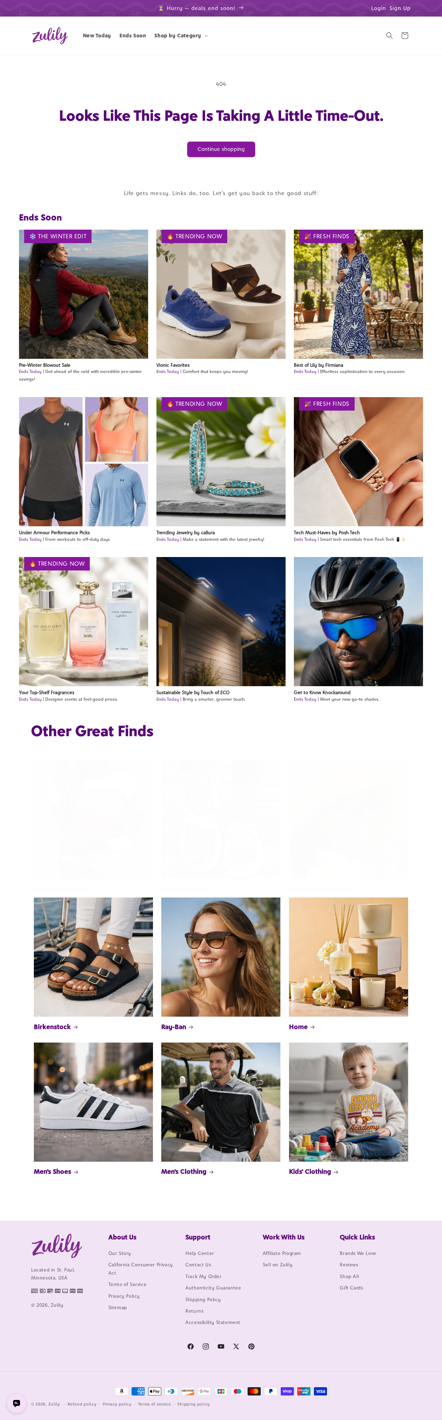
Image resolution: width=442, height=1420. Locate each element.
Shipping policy (193, 1404)
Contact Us (198, 1264)
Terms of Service (127, 1284)
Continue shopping (221, 149)
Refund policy (82, 1404)
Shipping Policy (203, 1299)
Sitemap (117, 1307)
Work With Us (284, 1237)
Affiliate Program (282, 1253)
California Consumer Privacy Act (140, 1268)
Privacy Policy (124, 1296)
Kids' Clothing (310, 1171)
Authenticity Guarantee (213, 1288)
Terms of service (154, 1404)
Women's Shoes (185, 888)
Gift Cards (351, 1288)
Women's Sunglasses (320, 888)
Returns (194, 1311)
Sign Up (400, 8)
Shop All (349, 1276)
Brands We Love (358, 1253)
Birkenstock (52, 1026)
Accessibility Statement (212, 1322)
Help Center (199, 1253)
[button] (180, 35)
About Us (122, 1237)
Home (298, 1026)
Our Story (119, 1253)
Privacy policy (117, 1404)
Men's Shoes (52, 1171)
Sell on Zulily (277, 1264)
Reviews (349, 1264)
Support (197, 1237)
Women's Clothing (61, 888)
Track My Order (203, 1276)
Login (378, 8)
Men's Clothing (183, 1171)
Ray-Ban (173, 1026)
